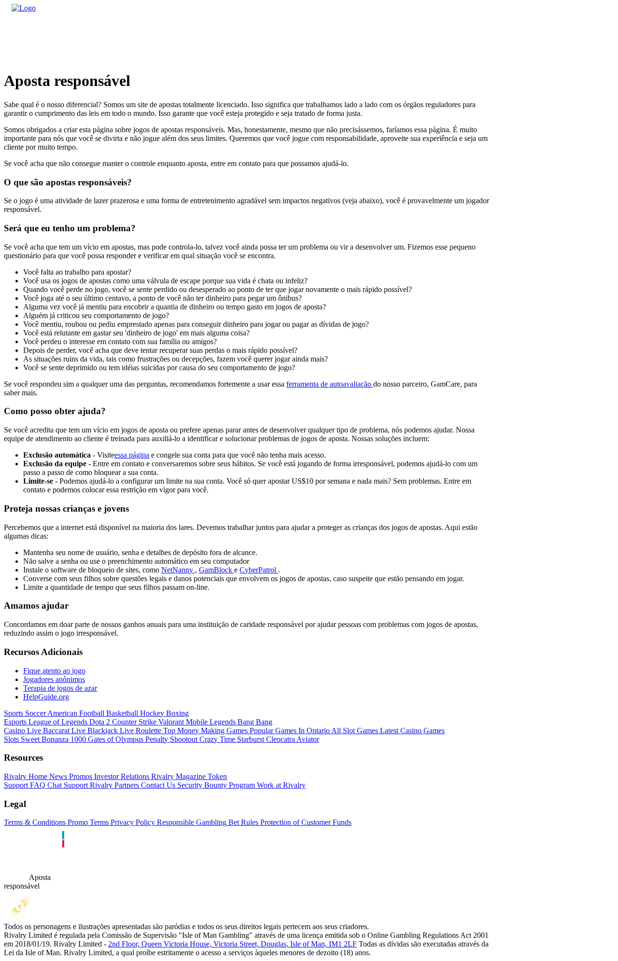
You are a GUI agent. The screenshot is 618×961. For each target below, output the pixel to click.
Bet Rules (242, 822)
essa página (131, 455)
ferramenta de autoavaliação (329, 384)
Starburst (249, 739)
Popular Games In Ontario (289, 730)
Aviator (307, 739)
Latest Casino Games (411, 730)
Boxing (176, 713)
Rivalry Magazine (177, 776)
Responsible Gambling (190, 822)
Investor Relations (120, 776)
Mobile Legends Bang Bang (228, 722)
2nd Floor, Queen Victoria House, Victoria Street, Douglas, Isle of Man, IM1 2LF (232, 944)
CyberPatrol (258, 570)
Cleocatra (279, 739)
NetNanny (178, 570)
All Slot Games (354, 730)
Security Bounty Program (215, 785)
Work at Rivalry (280, 785)
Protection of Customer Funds (304, 822)
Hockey (151, 713)
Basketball (121, 713)
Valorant (170, 722)
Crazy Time (216, 739)
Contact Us (157, 785)
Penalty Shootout (170, 739)
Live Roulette (139, 730)
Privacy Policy (132, 822)
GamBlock (216, 570)
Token (216, 776)
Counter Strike (133, 722)
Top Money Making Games (204, 730)
